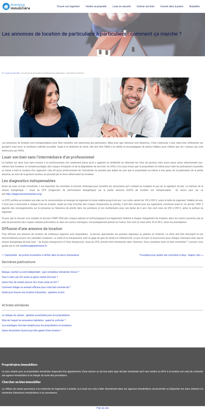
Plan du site (102, 408)
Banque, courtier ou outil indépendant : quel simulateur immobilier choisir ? (40, 272)
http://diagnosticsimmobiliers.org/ (24, 194)
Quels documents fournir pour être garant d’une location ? (32, 330)
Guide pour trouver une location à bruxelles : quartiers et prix (33, 292)
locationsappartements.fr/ (33, 245)
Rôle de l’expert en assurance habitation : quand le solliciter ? (34, 320)
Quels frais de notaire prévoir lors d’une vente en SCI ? (30, 282)
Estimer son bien (145, 6)
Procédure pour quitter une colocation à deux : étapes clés (170, 255)
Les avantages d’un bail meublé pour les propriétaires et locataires (37, 325)
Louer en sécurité (121, 6)
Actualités (194, 6)
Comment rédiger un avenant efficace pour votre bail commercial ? (36, 287)
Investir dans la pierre (171, 6)
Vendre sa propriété (96, 6)
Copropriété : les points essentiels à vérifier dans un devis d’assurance (42, 255)
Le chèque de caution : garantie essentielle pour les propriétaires (36, 315)
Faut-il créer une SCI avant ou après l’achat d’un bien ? (30, 277)
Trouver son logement (68, 6)
